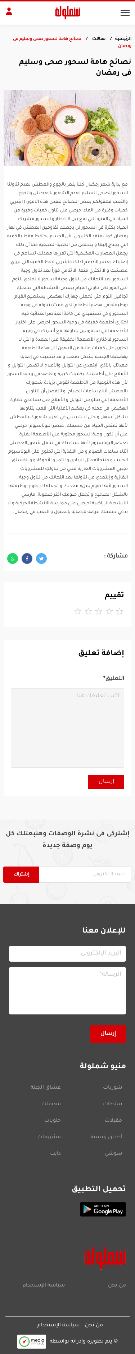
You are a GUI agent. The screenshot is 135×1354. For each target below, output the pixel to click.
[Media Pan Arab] (31, 1342)
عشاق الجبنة (46, 1088)
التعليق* (113, 679)
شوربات (112, 1088)
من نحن (117, 1286)
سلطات (112, 1104)
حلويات (52, 1121)
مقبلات (113, 1121)
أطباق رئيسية (106, 1137)
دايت (55, 1154)
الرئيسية (123, 39)
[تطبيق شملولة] (67, 1209)
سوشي (113, 1154)
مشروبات (49, 1137)
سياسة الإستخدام (44, 1286)
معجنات (51, 1104)
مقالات (98, 39)
